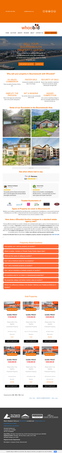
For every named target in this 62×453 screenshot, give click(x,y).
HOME (7, 33)
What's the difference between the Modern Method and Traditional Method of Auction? (30, 287)
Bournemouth (23, 444)
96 (48, 400)
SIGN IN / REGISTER (50, 33)
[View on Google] (6, 186)
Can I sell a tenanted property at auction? (18, 267)
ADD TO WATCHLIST (12, 343)
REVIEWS (26, 33)
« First (30, 400)
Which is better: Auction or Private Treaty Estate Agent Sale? (24, 253)
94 (45, 400)
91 (40, 400)
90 (39, 400)
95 (46, 400)
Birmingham (7, 444)
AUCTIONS (13, 33)
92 (42, 400)
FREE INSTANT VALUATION (11, 427)
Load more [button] (31, 168)
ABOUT (32, 33)
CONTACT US (39, 33)
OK (55, 451)
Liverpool (13, 444)
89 (37, 400)
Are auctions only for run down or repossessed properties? (24, 277)
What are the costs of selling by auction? (18, 258)
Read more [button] (37, 197)
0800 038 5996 (11, 11)
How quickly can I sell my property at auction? (19, 248)
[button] (17, 123)
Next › (53, 400)
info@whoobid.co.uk (29, 11)
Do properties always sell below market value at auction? (23, 282)
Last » (56, 400)
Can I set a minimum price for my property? (19, 262)
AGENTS (20, 33)
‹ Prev (33, 400)
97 (49, 400)
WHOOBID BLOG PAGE (10, 425)
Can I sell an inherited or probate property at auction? (22, 272)
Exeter (17, 444)
